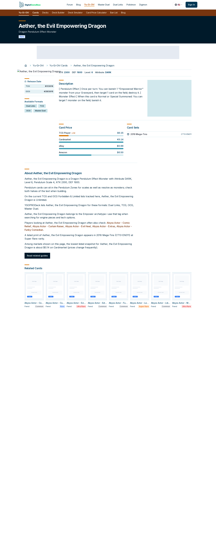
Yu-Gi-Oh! (89, 4)
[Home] (26, 65)
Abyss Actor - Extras (103, 226)
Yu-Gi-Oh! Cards (59, 65)
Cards (35, 12)
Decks (45, 12)
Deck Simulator (75, 12)
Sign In (191, 4)
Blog (78, 4)
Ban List (114, 12)
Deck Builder (58, 12)
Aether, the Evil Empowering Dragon (93, 65)
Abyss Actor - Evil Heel (78, 226)
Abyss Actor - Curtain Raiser (48, 226)
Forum (70, 4)
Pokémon (131, 4)
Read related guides (37, 255)
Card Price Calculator (96, 12)
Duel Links (118, 4)
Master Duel (104, 4)
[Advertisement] (108, 52)
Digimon (143, 4)
